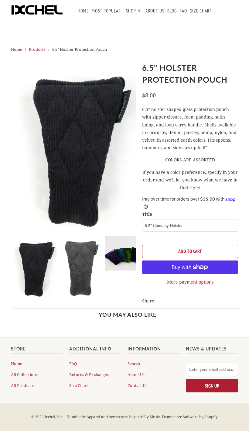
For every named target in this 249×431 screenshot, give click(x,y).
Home (16, 363)
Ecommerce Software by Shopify (190, 416)
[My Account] (234, 12)
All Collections (24, 374)
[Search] (226, 25)
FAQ (73, 363)
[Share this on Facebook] (172, 301)
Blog (172, 11)
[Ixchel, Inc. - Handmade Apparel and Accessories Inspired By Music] (37, 10)
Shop (133, 10)
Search (134, 363)
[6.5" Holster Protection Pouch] (73, 144)
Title (147, 214)
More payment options (190, 282)
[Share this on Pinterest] (183, 301)
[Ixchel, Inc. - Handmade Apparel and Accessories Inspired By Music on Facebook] (226, 12)
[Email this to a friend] (194, 301)
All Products (22, 385)
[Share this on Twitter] (161, 301)
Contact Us (137, 385)
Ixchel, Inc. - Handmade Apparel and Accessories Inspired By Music (102, 416)
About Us (136, 374)
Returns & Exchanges (89, 374)
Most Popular (106, 11)
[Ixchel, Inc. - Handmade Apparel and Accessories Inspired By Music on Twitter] (217, 12)
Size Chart (78, 385)
